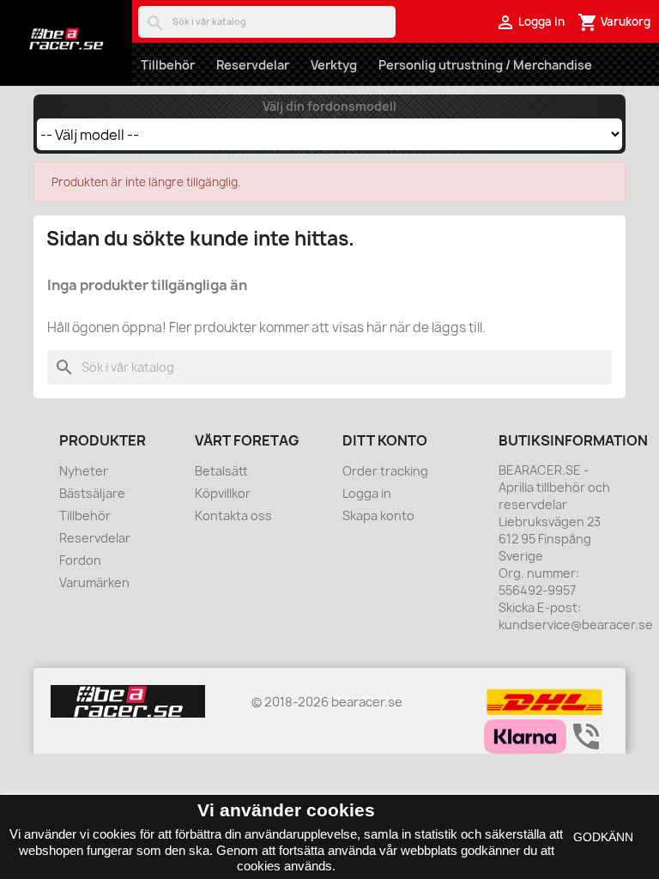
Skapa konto (378, 515)
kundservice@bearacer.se (576, 624)
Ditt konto (384, 440)
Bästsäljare (92, 493)
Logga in (366, 493)
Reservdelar (252, 65)
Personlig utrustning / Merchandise (485, 65)
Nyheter (83, 471)
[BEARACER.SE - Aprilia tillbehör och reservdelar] (66, 38)
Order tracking (385, 471)
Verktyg (334, 65)
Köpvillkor (223, 493)
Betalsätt (221, 471)
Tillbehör (168, 65)
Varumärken (94, 582)
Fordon (80, 560)
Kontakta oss (233, 515)
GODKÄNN (603, 837)
